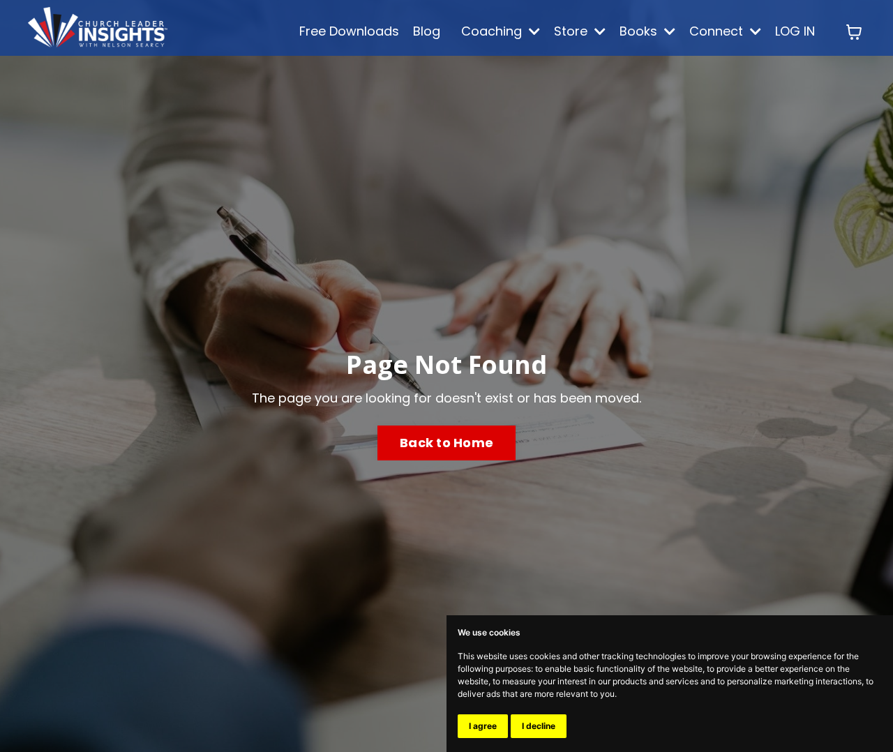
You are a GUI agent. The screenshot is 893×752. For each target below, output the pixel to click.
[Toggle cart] (854, 32)
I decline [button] (538, 726)
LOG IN (795, 31)
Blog (426, 31)
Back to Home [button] (446, 442)
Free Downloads (349, 31)
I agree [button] (483, 726)
